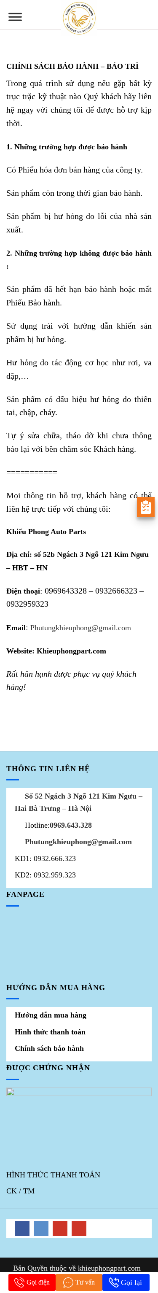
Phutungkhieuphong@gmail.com (80, 628)
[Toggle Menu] (15, 20)
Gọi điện (38, 1282)
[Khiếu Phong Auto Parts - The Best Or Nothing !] (79, 18)
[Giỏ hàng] (147, 14)
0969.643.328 (71, 825)
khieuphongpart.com (109, 1268)
